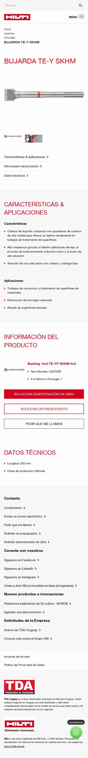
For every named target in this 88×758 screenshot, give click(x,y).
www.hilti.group (14, 746)
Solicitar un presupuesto (44, 409)
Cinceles (9, 37)
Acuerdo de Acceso (17, 656)
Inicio (7, 29)
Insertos (9, 33)
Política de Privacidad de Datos (24, 665)
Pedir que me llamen (44, 424)
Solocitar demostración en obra (44, 394)
